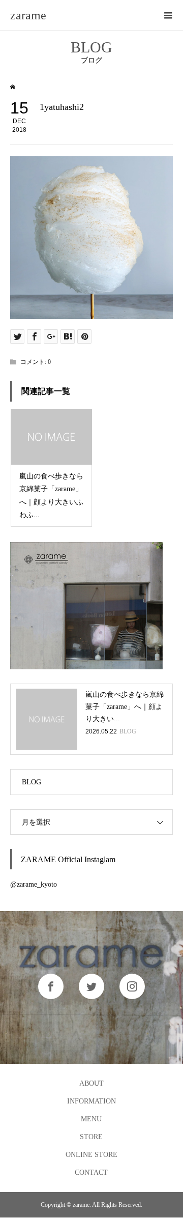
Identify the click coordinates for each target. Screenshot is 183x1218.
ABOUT (91, 1083)
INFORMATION (91, 1101)
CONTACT (91, 1172)
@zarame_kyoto (33, 884)
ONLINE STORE (91, 1154)
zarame (28, 15)
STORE (91, 1137)
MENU (91, 1119)
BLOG (31, 782)
